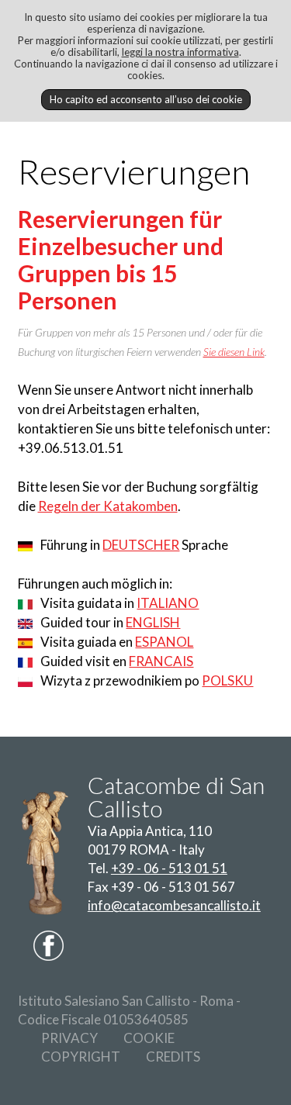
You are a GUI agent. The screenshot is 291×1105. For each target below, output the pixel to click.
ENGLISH (153, 622)
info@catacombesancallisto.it (174, 905)
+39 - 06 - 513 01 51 (169, 868)
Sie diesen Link (234, 351)
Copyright (80, 1056)
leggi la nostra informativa (180, 52)
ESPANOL (164, 642)
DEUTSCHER (140, 545)
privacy (69, 1038)
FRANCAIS (161, 661)
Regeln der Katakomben (108, 506)
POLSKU (227, 680)
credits (173, 1056)
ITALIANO (168, 603)
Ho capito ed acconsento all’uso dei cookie (146, 99)
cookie (149, 1038)
